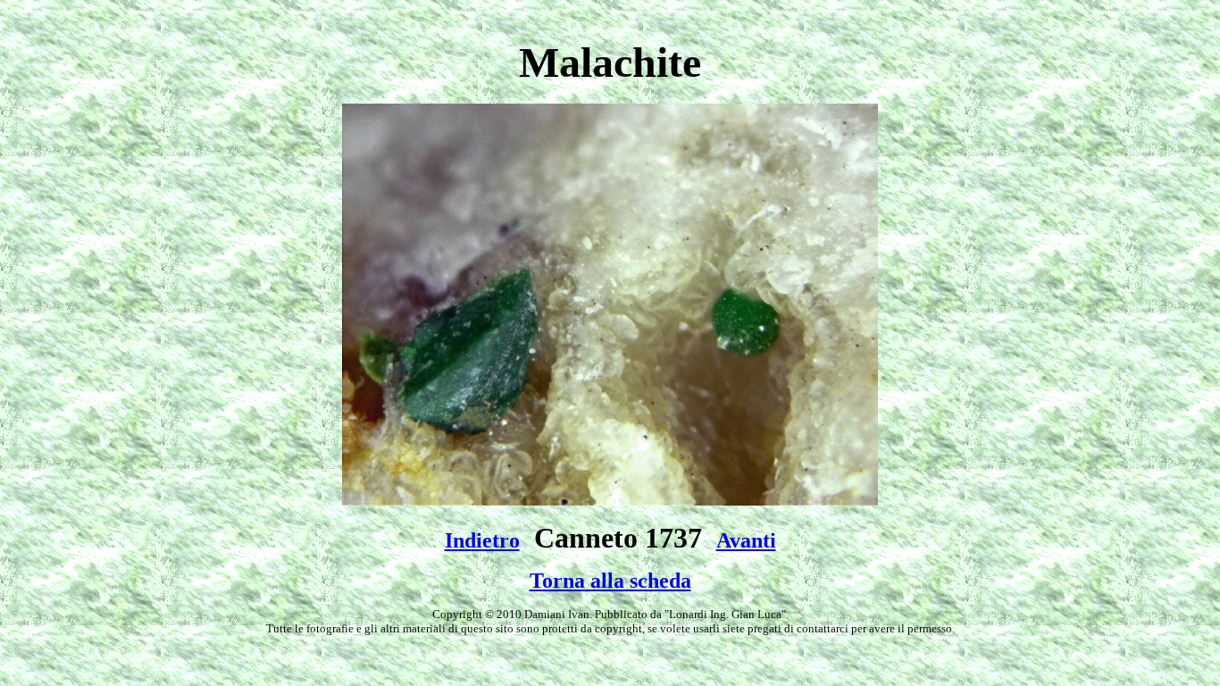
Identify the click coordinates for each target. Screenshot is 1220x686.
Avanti (746, 540)
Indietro (482, 540)
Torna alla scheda (610, 580)
